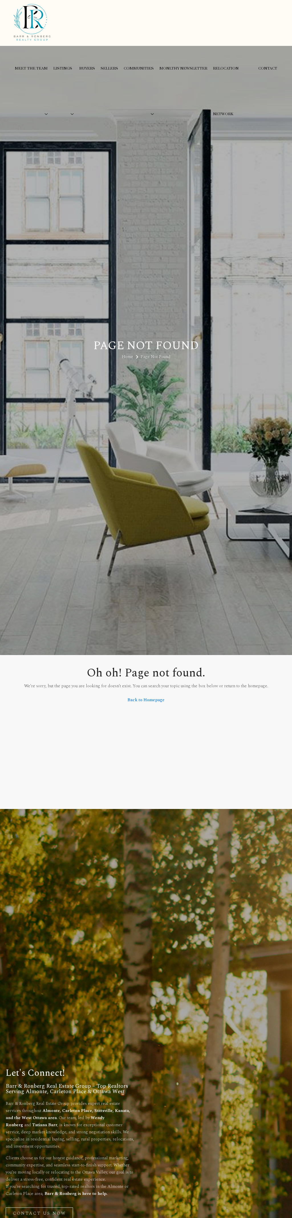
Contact (267, 68)
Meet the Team (31, 68)
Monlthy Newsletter (183, 68)
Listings (62, 68)
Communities (139, 68)
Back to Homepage (146, 700)
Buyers (87, 68)
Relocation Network (226, 91)
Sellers (109, 68)
